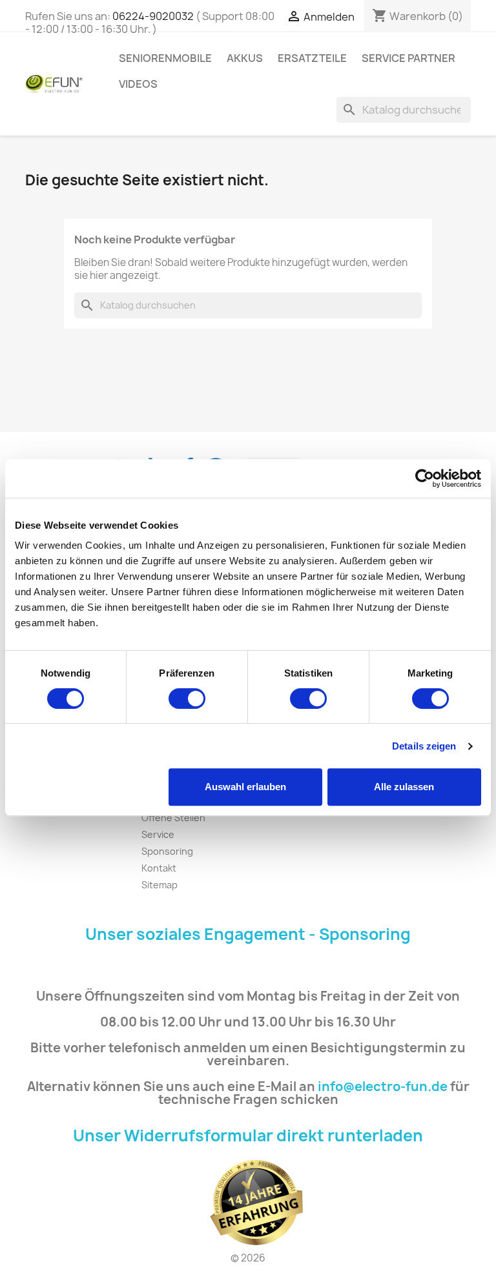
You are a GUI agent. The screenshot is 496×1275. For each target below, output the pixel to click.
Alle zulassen (404, 786)
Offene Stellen (173, 817)
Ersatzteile (312, 58)
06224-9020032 (153, 16)
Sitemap (159, 885)
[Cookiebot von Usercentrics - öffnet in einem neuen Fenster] (424, 478)
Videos (138, 84)
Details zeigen (424, 745)
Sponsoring (167, 851)
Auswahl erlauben (245, 786)
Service (157, 834)
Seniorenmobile (165, 58)
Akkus (245, 58)
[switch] (187, 698)
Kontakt (158, 868)
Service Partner (408, 58)
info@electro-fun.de (383, 1086)
